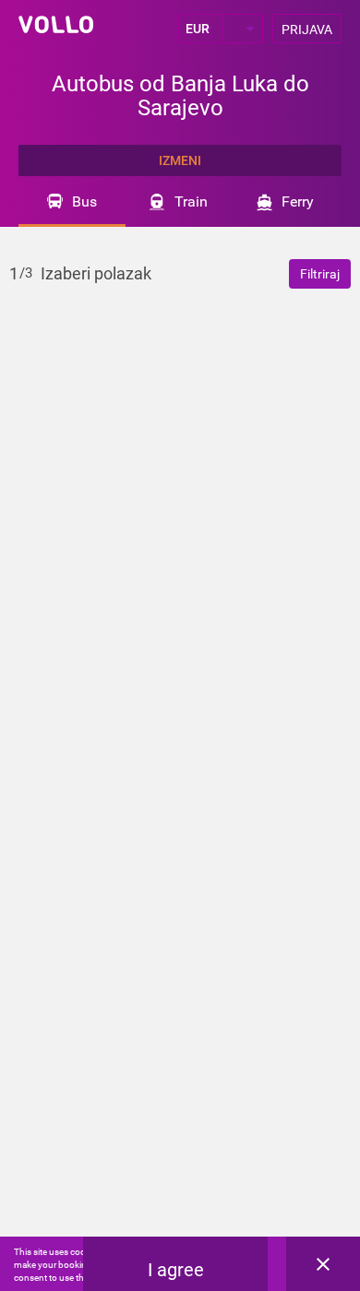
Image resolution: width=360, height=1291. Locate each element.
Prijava (307, 29)
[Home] (55, 24)
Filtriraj (320, 273)
